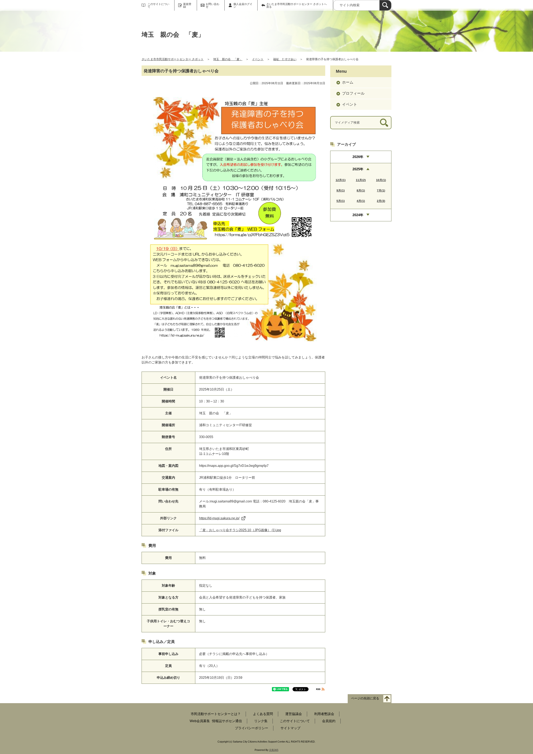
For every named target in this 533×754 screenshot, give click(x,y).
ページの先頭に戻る (365, 698)
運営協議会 (293, 714)
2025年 (357, 169)
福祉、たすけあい (284, 59)
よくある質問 (263, 714)
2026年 (357, 157)
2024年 (357, 215)
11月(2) (361, 180)
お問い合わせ (212, 5)
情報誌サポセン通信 (227, 721)
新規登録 (187, 5)
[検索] (385, 5)
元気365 (273, 750)
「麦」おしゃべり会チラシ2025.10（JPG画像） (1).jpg (240, 530)
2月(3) (381, 201)
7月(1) (381, 190)
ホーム (347, 82)
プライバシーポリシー (251, 728)
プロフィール (353, 93)
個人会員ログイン (242, 5)
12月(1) (341, 180)
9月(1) (340, 190)
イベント (258, 59)
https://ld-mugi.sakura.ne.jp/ (219, 518)
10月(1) (381, 180)
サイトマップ (290, 728)
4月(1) (361, 201)
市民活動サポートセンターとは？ (216, 714)
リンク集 (261, 721)
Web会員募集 (200, 721)
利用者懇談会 (324, 714)
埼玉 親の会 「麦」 (227, 59)
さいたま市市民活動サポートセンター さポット (173, 59)
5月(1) (340, 201)
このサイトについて (158, 5)
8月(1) (361, 190)
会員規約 (328, 721)
